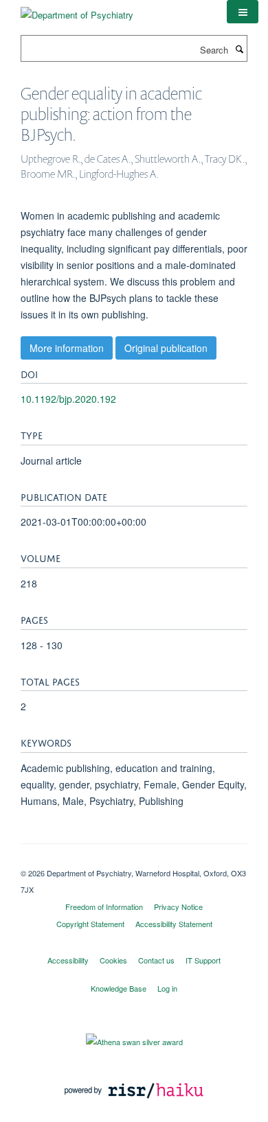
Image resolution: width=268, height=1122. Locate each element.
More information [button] (67, 348)
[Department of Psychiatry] (77, 9)
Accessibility (68, 960)
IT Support (203, 960)
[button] (242, 11)
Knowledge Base (118, 988)
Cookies (113, 960)
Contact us (156, 960)
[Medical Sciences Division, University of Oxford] (134, 861)
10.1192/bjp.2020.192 (68, 399)
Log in (167, 988)
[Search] (239, 48)
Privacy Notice (178, 906)
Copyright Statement (90, 923)
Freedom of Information (104, 906)
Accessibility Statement (173, 923)
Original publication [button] (166, 348)
